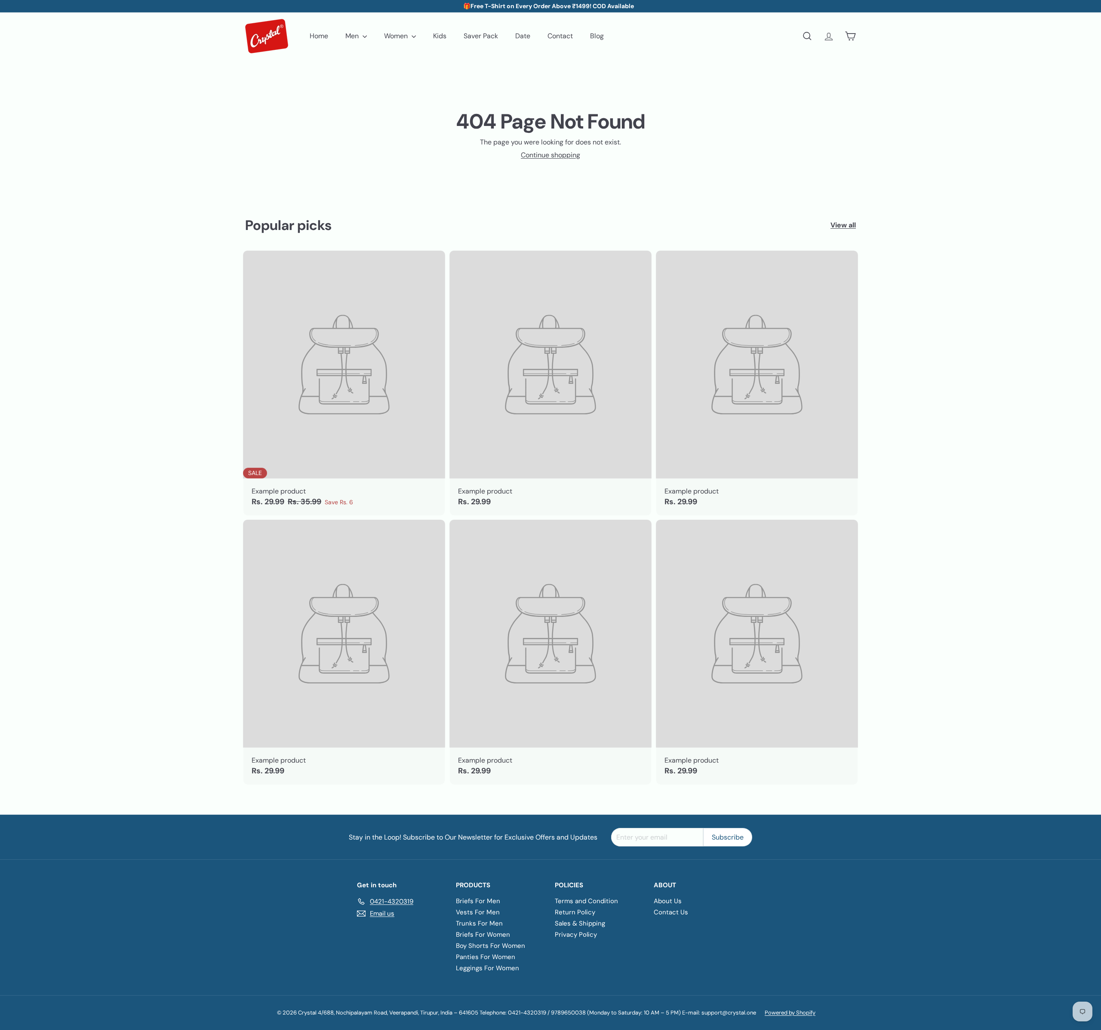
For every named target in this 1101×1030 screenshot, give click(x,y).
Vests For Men (478, 912)
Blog (597, 35)
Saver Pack (481, 35)
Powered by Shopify (790, 1012)
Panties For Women (485, 957)
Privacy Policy (576, 934)
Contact (560, 35)
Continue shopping (550, 154)
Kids (439, 35)
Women (396, 35)
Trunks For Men (479, 923)
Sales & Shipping (580, 923)
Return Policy (575, 912)
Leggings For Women (487, 968)
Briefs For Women (483, 934)
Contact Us (671, 912)
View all (843, 225)
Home (319, 35)
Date (522, 35)
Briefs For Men (478, 901)
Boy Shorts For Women (490, 945)
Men (352, 35)
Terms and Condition (586, 901)
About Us (668, 901)
